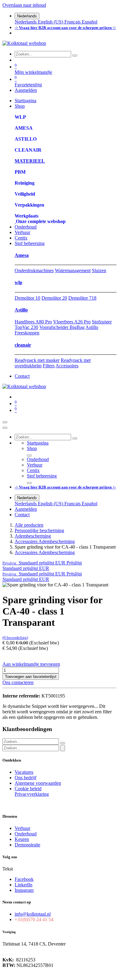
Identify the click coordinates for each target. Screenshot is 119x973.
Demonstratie (27, 844)
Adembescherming (33, 536)
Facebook (24, 879)
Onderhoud (26, 833)
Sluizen (99, 270)
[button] (42, 562)
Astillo (21, 309)
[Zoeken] (74, 55)
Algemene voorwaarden (38, 783)
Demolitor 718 (82, 298)
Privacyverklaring (32, 794)
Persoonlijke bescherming (39, 530)
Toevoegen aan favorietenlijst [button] (30, 676)
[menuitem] (26, 21)
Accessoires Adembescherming (45, 541)
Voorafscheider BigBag (62, 327)
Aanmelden (26, 90)
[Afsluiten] (4, 428)
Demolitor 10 (27, 298)
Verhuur (22, 828)
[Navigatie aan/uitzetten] (4, 422)
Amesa (22, 255)
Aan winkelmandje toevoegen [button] (31, 664)
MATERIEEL (30, 161)
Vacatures (24, 772)
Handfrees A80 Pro (33, 321)
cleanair (23, 345)
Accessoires (67, 365)
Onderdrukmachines (34, 270)
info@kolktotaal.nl (33, 914)
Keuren (22, 839)
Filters (49, 365)
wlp (18, 282)
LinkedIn (23, 884)
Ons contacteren (18, 682)
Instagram (24, 890)
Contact (22, 376)
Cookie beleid (28, 788)
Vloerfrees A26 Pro (72, 321)
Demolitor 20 (54, 298)
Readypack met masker (37, 360)
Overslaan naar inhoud (24, 5)
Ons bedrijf (25, 777)
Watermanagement (73, 270)
